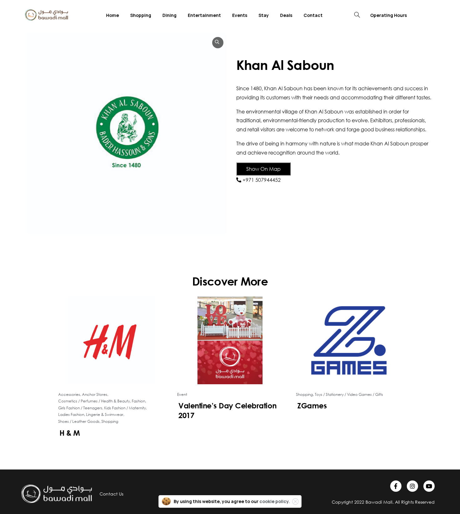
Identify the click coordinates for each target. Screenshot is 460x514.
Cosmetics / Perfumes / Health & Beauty (94, 401)
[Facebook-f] (395, 486)
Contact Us (111, 494)
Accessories (69, 394)
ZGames (312, 405)
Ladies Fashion (71, 414)
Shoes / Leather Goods (79, 421)
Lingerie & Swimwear (104, 414)
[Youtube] (429, 486)
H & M (69, 432)
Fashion (138, 401)
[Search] (357, 15)
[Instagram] (412, 486)
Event (182, 394)
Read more (113, 452)
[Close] (295, 501)
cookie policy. (274, 501)
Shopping (109, 421)
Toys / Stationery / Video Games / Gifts (349, 394)
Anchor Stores (94, 394)
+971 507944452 (262, 179)
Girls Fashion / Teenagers (80, 408)
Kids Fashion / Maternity (125, 408)
